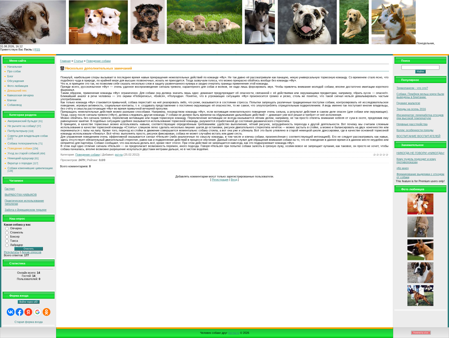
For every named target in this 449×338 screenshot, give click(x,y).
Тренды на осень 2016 (411, 109)
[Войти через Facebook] (19, 312)
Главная (210, 52)
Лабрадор (16, 244)
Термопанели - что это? (412, 88)
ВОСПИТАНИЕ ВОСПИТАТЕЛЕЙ (418, 136)
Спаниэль (16, 232)
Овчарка (16, 228)
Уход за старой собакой (23, 153)
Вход (240, 52)
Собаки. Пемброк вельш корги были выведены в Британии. (420, 95)
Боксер (14, 236)
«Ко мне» (403, 168)
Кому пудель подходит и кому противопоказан (416, 160)
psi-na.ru (233, 332)
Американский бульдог (23, 121)
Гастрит (10, 188)
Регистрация (226, 52)
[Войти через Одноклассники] (46, 312)
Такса (14, 240)
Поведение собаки (20, 148)
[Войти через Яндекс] (28, 312)
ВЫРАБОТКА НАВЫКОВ (21, 194)
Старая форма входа (29, 321)
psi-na (119, 154)
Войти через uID (28, 302)
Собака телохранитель (23, 143)
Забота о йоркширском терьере (26, 209)
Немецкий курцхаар (21, 158)
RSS (37, 49)
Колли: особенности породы (415, 130)
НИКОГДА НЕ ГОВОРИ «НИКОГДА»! (420, 153)
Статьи (78, 60)
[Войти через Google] (37, 312)
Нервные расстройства (412, 124)
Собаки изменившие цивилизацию (30, 168)
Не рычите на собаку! (22, 125)
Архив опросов (31, 252)
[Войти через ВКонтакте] (11, 312)
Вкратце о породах (20, 163)
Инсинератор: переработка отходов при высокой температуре (420, 116)
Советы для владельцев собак (28, 135)
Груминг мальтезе (408, 103)
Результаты (11, 252)
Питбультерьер (18, 130)
